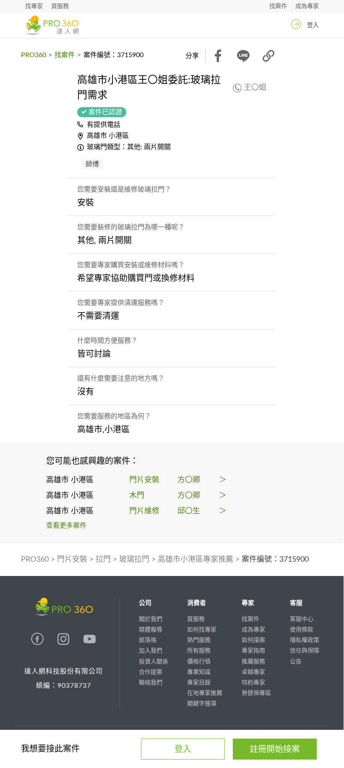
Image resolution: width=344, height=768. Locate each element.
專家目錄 (199, 683)
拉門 (103, 559)
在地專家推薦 (204, 693)
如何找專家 (201, 630)
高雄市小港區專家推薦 (195, 559)
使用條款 (301, 630)
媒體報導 (150, 630)
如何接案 (253, 640)
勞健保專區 (256, 693)
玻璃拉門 (134, 559)
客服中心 (301, 619)
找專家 (34, 6)
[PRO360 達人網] (51, 25)
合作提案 (150, 672)
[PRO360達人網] (38, 643)
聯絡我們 (150, 683)
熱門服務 (199, 640)
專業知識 (199, 672)
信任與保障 (304, 651)
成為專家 (307, 6)
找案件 (278, 6)
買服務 (60, 6)
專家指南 (253, 651)
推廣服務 (253, 662)
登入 (313, 25)
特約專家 (253, 683)
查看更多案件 (66, 525)
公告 (296, 662)
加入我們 (150, 651)
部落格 (147, 640)
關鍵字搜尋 (201, 704)
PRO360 (33, 55)
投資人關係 (153, 662)
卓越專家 (253, 672)
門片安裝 (72, 559)
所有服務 (199, 651)
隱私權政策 (304, 640)
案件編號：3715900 (275, 559)
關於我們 (150, 619)
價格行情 (199, 662)
